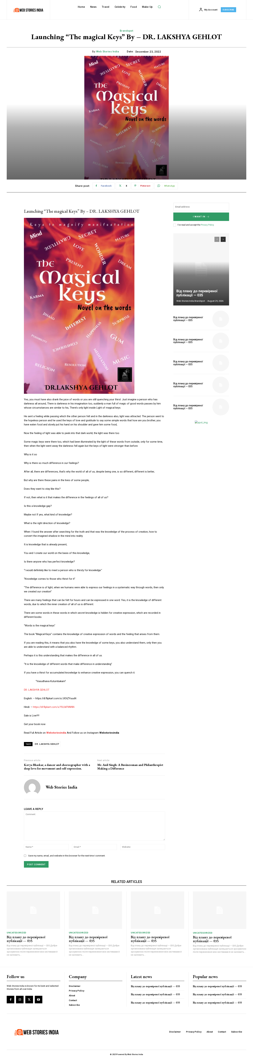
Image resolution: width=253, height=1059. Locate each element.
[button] (159, 7)
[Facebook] (10, 999)
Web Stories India (107, 51)
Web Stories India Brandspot (190, 301)
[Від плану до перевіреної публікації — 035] (201, 269)
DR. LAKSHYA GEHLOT (36, 689)
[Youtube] (38, 999)
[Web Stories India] (32, 787)
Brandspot (126, 30)
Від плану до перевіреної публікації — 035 (197, 293)
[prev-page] (216, 239)
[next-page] (223, 239)
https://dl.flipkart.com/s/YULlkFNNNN (53, 707)
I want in (199, 216)
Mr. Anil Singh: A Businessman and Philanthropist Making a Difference (130, 766)
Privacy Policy (207, 225)
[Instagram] (20, 999)
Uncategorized (16, 933)
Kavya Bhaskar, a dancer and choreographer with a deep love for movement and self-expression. (57, 766)
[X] (29, 999)
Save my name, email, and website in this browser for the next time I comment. (66, 855)
